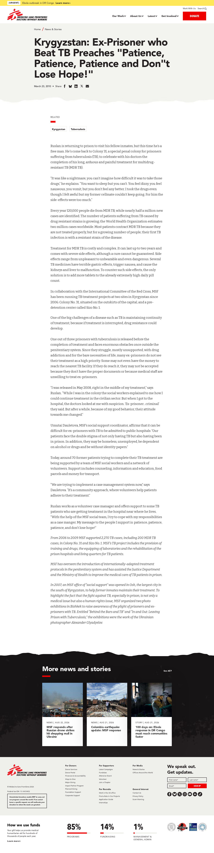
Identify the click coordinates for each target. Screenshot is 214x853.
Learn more (62, 2)
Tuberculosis (78, 129)
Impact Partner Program (74, 786)
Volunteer (103, 779)
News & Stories (53, 29)
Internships (103, 802)
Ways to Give (70, 779)
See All (167, 671)
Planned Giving (71, 789)
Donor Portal (70, 772)
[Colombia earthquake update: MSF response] (107, 714)
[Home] (32, 14)
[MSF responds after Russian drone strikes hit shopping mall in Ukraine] (62, 714)
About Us (135, 15)
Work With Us (189, 8)
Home (37, 29)
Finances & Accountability (75, 776)
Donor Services (71, 769)
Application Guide (106, 799)
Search (201, 8)
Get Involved (168, 15)
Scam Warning (138, 799)
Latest (151, 15)
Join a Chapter (104, 782)
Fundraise (103, 772)
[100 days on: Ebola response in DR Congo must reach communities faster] (151, 714)
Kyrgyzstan (58, 129)
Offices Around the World (143, 772)
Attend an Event (105, 776)
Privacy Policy (138, 796)
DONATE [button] (194, 16)
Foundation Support (73, 792)
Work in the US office (107, 793)
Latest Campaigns (106, 769)
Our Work (118, 15)
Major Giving (70, 782)
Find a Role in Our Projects (109, 796)
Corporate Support (72, 795)
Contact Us (137, 793)
